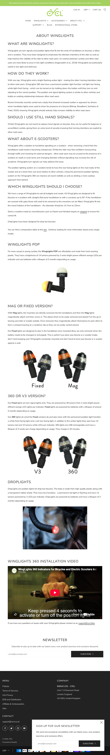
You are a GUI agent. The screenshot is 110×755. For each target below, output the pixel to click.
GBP (86, 10)
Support (37, 25)
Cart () (97, 10)
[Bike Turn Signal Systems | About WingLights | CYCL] (55, 12)
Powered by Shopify (9, 742)
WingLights (40, 21)
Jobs (4, 708)
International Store (66, 25)
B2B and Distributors (11, 699)
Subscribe (85, 654)
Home (28, 21)
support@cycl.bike (86, 623)
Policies (5, 686)
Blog (49, 25)
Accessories (58, 21)
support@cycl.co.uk (11, 721)
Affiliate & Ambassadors (13, 704)
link (45, 229)
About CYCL (76, 21)
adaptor (83, 211)
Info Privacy (7, 695)
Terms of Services (10, 690)
